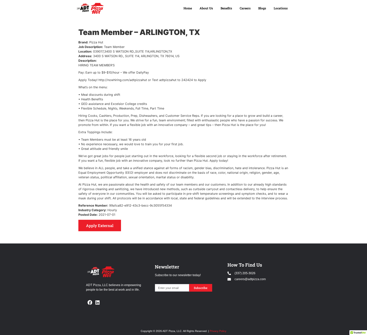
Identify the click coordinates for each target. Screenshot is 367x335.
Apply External (99, 225)
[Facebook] (90, 302)
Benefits (226, 8)
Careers (245, 8)
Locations (281, 8)
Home (188, 8)
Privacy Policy (218, 331)
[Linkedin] (97, 302)
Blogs (262, 8)
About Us (206, 8)
